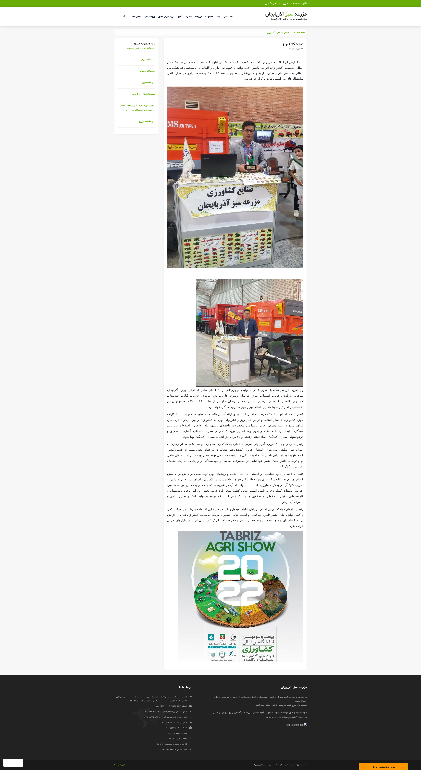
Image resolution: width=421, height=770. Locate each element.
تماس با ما (136, 16)
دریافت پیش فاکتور (166, 16)
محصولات (209, 16)
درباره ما (198, 16)
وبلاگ (218, 16)
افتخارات (188, 16)
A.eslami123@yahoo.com (168, 706)
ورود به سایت (149, 16)
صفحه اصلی (229, 16)
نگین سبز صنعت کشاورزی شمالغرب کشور (286, 3)
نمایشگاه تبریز (274, 32)
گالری (179, 16)
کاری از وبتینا (119, 765)
